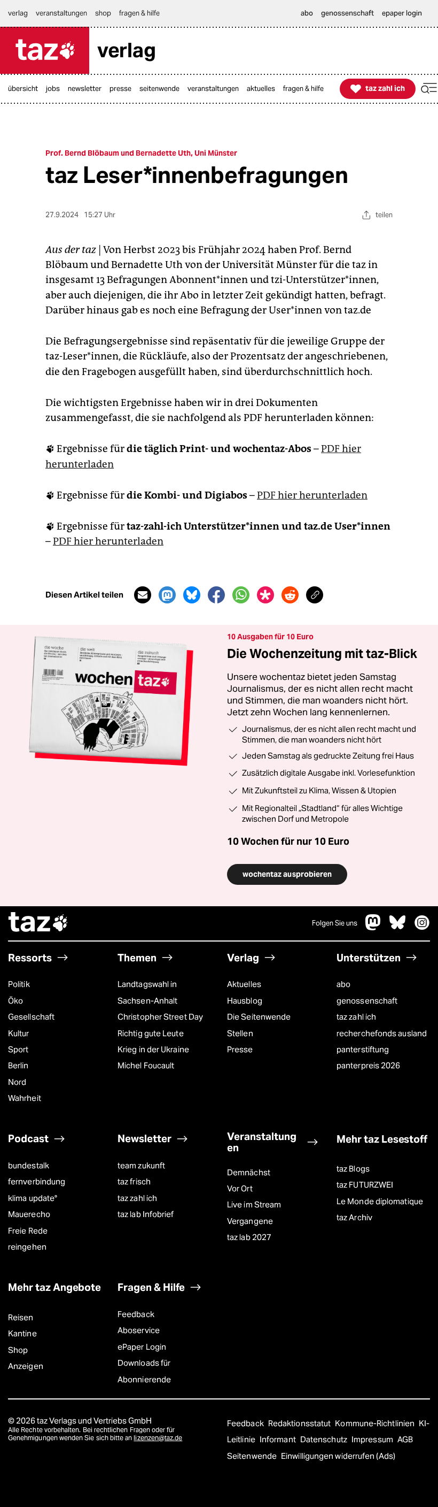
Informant (279, 1439)
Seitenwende (252, 1456)
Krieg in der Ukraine (153, 1049)
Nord (17, 1082)
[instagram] (422, 927)
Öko (15, 1001)
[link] (25, 89)
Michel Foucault (146, 1065)
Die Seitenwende (259, 1017)
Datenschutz (324, 1439)
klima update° (32, 1198)
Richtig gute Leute (151, 1033)
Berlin (18, 1065)
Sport (18, 1049)
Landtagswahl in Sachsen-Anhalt (147, 992)
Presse (240, 1049)
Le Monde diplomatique (380, 1201)
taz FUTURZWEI (365, 1185)
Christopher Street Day (160, 1017)
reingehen (27, 1247)
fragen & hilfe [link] (139, 13)
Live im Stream (254, 1204)
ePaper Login (142, 1347)
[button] (429, 88)
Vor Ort (240, 1188)
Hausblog (244, 1001)
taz (38, 923)
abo (343, 984)
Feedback (136, 1314)
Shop (18, 1350)
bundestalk (28, 1165)
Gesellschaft (31, 1017)
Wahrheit (24, 1098)
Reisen (21, 1317)
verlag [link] (18, 13)
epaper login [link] (402, 13)
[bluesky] (397, 927)
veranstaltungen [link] (61, 13)
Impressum (373, 1439)
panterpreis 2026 (368, 1065)
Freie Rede (28, 1231)
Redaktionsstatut (300, 1423)
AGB (405, 1439)
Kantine (22, 1333)
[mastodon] (373, 927)
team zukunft (141, 1165)
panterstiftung (363, 1049)
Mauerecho (29, 1214)
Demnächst (248, 1172)
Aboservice (139, 1330)
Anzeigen (25, 1366)
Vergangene (250, 1221)
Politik (19, 984)
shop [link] (103, 13)
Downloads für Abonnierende (144, 1371)
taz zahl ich (356, 1017)
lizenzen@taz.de (158, 1438)
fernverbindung (36, 1181)
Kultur (18, 1033)
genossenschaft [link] (347, 13)
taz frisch (134, 1181)
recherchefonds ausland (382, 1033)
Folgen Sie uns (334, 923)
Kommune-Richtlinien (375, 1423)
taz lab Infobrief (146, 1214)
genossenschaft (367, 1001)
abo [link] (307, 13)
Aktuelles (244, 984)
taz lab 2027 (249, 1237)
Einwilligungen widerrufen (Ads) (338, 1456)
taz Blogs (353, 1169)
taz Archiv (354, 1217)
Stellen (240, 1033)
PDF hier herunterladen (312, 495)
